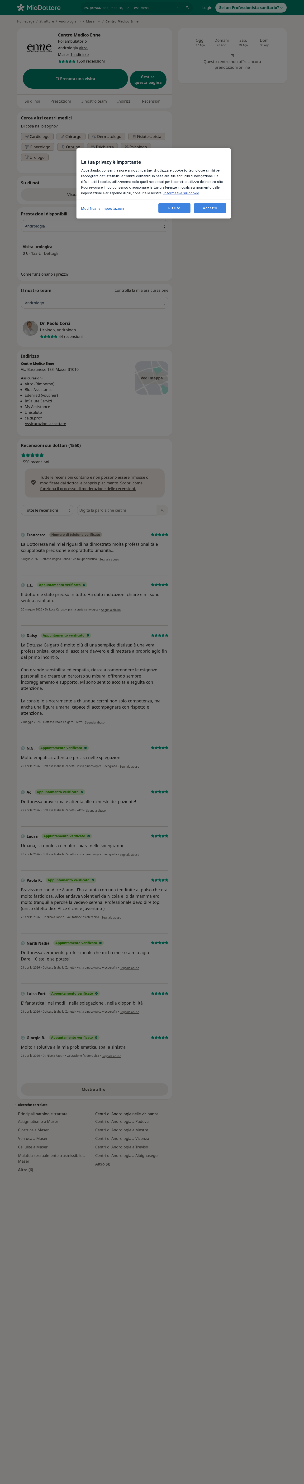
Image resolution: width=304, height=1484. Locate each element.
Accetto (210, 208)
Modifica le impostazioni (102, 208)
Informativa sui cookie (181, 193)
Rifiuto (174, 208)
